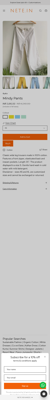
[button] (25, 397)
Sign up (25, 386)
